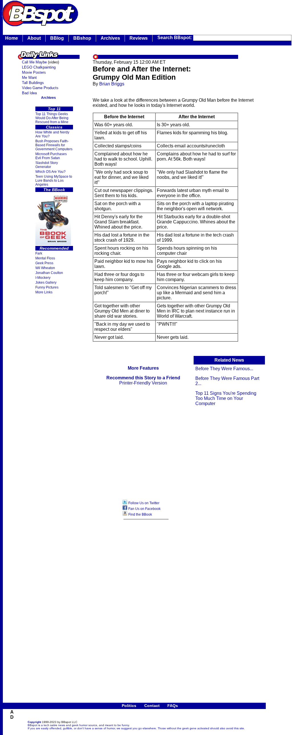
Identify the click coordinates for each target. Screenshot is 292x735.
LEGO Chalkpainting (39, 67)
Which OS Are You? (50, 172)
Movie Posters (34, 72)
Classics (54, 127)
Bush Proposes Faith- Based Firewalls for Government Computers (53, 145)
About (34, 38)
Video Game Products (40, 88)
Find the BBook (140, 514)
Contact (152, 705)
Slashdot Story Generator (46, 165)
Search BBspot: (175, 37)
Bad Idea (29, 93)
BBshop (82, 38)
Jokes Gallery (45, 283)
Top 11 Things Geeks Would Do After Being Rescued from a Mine (51, 118)
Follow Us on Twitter (143, 503)
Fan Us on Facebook (144, 509)
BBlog (57, 38)
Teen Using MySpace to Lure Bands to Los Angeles (53, 181)
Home (11, 38)
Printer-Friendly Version (143, 382)
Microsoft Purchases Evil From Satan (51, 156)
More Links (43, 292)
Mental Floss (45, 258)
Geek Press (44, 263)
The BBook (54, 189)
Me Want (29, 77)
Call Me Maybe (34, 62)
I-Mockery (42, 278)
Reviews (138, 38)
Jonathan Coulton (49, 273)
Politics (129, 705)
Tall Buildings (33, 83)
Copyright (34, 722)
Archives (110, 38)
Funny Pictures (46, 287)
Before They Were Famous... (224, 368)
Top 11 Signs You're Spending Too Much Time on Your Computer (225, 398)
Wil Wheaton (45, 268)
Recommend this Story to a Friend (143, 377)
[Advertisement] (183, 13)
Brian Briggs (111, 83)
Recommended (54, 248)
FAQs (172, 705)
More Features (143, 368)
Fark (38, 253)
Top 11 (54, 109)
